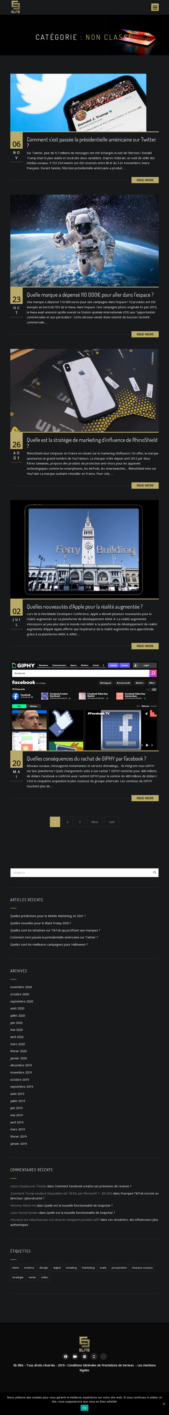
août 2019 (17, 1094)
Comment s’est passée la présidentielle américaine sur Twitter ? (91, 142)
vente (32, 1277)
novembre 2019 (21, 1072)
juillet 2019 (17, 1101)
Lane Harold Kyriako (24, 1212)
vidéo (44, 1277)
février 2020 (18, 1051)
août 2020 (17, 1008)
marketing (88, 1267)
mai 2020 (16, 1030)
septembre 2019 (21, 1087)
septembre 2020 (21, 1001)
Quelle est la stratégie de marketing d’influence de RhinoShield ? (92, 442)
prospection (119, 1267)
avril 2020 (16, 1037)
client (15, 1267)
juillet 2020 (17, 1015)
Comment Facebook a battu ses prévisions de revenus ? (93, 1186)
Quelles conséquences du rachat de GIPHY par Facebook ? (86, 758)
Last (112, 822)
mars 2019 (17, 1129)
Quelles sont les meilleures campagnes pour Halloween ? (49, 944)
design (43, 1267)
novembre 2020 (21, 987)
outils (103, 1267)
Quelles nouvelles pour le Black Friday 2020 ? (40, 923)
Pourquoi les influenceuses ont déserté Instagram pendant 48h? (55, 1219)
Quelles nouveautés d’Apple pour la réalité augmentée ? (85, 606)
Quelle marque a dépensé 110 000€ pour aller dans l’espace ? (90, 294)
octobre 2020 (19, 994)
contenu (29, 1267)
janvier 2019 (18, 1144)
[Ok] (164, 1404)
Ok (84, 1407)
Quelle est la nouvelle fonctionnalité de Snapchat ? (78, 1205)
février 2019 (18, 1136)
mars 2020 (17, 1044)
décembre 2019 (21, 1065)
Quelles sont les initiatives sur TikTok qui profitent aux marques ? (55, 930)
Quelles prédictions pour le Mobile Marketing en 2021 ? (48, 916)
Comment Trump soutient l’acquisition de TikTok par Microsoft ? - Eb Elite (61, 1193)
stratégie (17, 1277)
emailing (71, 1267)
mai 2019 (16, 1115)
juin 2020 (16, 1023)
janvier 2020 (18, 1058)
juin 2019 (16, 1108)
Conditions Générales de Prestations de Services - (102, 1365)
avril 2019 (16, 1122)
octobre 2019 (19, 1080)
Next (94, 822)
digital (57, 1267)
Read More (145, 180)
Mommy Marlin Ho (23, 1205)
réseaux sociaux (142, 1267)
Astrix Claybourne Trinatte (28, 1186)
